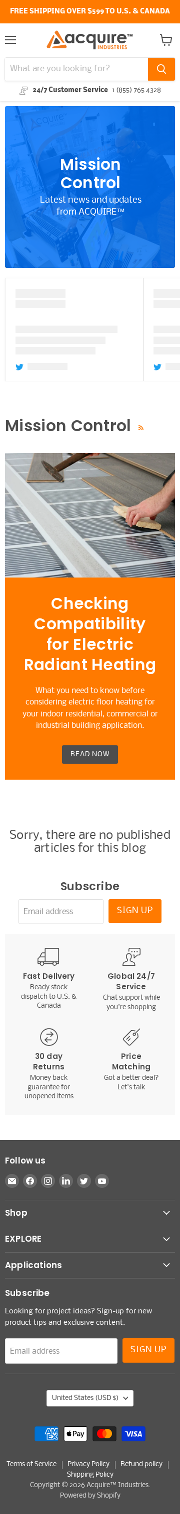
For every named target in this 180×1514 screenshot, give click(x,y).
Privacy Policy (89, 1464)
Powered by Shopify (90, 1496)
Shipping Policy (90, 1475)
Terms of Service (31, 1464)
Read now (89, 754)
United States (85, 1398)
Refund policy (141, 1464)
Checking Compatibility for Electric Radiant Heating (90, 634)
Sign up (135, 911)
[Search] (161, 69)
